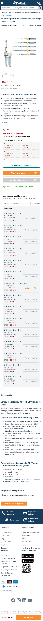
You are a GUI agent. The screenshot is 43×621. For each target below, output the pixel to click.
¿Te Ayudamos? (6, 542)
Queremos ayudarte (11, 513)
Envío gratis (14, 520)
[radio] (12, 146)
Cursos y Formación (8, 558)
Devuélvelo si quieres (33, 520)
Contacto (4, 548)
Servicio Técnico (7, 573)
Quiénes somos (6, 532)
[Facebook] (13, 600)
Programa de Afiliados (9, 567)
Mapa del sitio (6, 535)
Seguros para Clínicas (9, 570)
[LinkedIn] (24, 600)
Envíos (24, 539)
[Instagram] (19, 600)
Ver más (4, 123)
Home (4, 12)
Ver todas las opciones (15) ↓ (21, 165)
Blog (2, 539)
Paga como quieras (32, 513)
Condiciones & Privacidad (31, 548)
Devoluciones (26, 535)
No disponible (31, 218)
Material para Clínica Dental (19, 12)
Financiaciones (27, 542)
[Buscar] (40, 7)
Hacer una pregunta (14, 503)
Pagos (24, 545)
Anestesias (5, 555)
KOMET (9, 15)
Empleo (3, 545)
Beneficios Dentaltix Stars (31, 532)
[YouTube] (30, 600)
